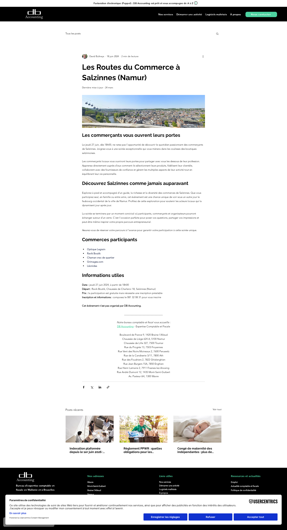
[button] (189, 14)
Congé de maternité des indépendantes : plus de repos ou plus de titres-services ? (194, 450)
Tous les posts (73, 33)
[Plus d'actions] (203, 56)
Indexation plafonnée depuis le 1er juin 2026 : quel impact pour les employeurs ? (86, 450)
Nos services (165, 482)
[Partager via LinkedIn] (99, 387)
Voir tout (217, 409)
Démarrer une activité (169, 485)
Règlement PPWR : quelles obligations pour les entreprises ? (143, 450)
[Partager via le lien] (108, 387)
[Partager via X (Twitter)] (91, 387)
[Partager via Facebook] (83, 387)
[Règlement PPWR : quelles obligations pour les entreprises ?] (144, 429)
